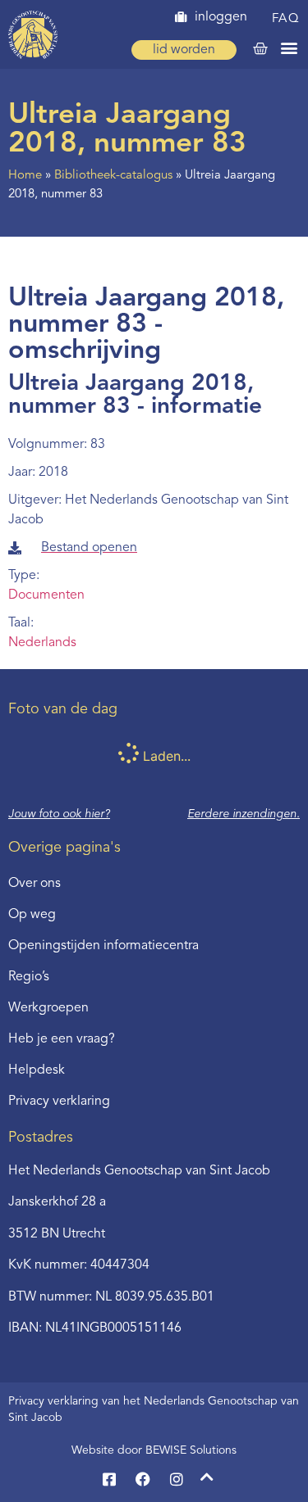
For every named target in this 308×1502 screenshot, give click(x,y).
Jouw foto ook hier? (59, 814)
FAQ (286, 19)
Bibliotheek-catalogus (113, 176)
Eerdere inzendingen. (243, 814)
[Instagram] (176, 1479)
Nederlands (42, 642)
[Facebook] (143, 1479)
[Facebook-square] (109, 1479)
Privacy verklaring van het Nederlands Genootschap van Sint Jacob (153, 1409)
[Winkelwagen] (260, 49)
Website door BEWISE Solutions (154, 1450)
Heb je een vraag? (61, 1039)
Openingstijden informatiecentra (103, 945)
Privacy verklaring (59, 1101)
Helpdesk (36, 1070)
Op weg (32, 914)
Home (25, 176)
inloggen (221, 17)
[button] (289, 47)
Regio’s (28, 977)
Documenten (46, 595)
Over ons (34, 883)
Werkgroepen (48, 1008)
